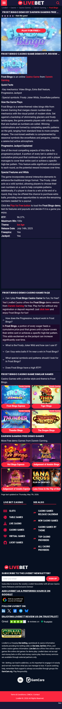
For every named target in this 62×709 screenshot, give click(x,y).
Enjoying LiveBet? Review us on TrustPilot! (30, 616)
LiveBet (5, 8)
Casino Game (32, 76)
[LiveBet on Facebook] (15, 611)
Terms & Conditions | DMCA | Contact (31, 695)
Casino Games (25, 8)
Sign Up (53, 578)
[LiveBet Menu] (4, 3)
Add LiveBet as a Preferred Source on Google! (26, 592)
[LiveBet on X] (9, 611)
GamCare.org (7, 671)
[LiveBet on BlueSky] (26, 611)
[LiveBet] (31, 3)
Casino (13, 8)
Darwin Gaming (40, 8)
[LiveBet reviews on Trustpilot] (29, 621)
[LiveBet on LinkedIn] (3, 611)
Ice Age (20, 224)
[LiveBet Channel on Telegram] (20, 611)
